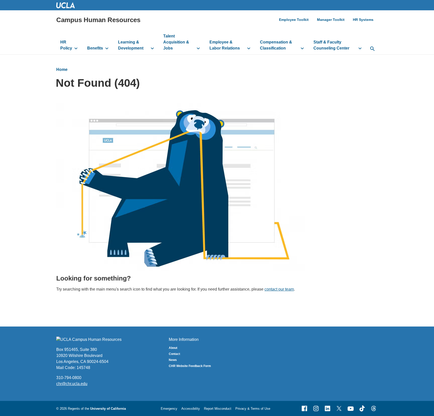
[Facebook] (304, 408)
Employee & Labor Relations (224, 45)
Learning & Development (130, 45)
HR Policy (66, 45)
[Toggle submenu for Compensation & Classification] (302, 48)
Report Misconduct (217, 408)
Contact (174, 354)
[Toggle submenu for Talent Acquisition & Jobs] (198, 48)
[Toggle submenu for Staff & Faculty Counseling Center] (360, 48)
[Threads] (374, 408)
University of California (108, 408)
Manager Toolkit (331, 20)
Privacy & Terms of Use (252, 408)
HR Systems (363, 20)
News (173, 360)
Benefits (95, 48)
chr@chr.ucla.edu (71, 384)
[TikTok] (362, 408)
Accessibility (190, 408)
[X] (339, 408)
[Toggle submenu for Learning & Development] (152, 48)
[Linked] (327, 408)
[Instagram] (316, 408)
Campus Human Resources (98, 20)
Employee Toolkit (294, 20)
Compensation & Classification (276, 45)
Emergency (169, 408)
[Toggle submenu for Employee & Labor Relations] (248, 48)
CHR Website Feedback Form (190, 366)
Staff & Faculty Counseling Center (331, 45)
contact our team (279, 289)
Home (62, 69)
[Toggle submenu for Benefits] (107, 48)
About (173, 348)
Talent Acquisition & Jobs (176, 42)
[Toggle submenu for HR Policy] (76, 48)
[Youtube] (351, 408)
